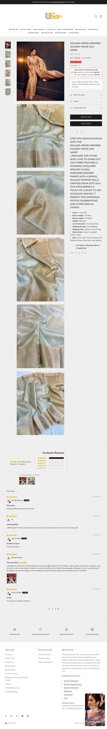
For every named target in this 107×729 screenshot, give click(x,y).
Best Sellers (13, 29)
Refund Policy (10, 670)
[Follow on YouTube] (22, 716)
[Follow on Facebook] (6, 716)
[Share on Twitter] (79, 253)
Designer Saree (44, 658)
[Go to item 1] (8, 45)
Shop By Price (93, 29)
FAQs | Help (9, 658)
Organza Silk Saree (45, 662)
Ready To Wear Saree (65, 29)
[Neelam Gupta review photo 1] (12, 578)
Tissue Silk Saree (44, 654)
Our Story (8, 654)
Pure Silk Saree (60, 32)
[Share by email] (85, 253)
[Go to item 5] (8, 82)
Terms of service (11, 674)
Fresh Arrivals (39, 29)
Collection (51, 29)
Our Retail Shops (11, 692)
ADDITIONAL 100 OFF (58, 2)
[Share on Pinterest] (82, 253)
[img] (12, 497)
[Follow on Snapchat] (28, 716)
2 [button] (52, 609)
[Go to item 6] (8, 92)
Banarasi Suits (80, 29)
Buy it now (86, 124)
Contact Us (9, 662)
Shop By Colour (47, 32)
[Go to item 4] (8, 73)
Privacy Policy (10, 666)
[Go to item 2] (8, 54)
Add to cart (86, 117)
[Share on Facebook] (76, 253)
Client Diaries (73, 32)
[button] (42, 458)
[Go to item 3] (8, 63)
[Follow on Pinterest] (17, 716)
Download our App (12, 688)
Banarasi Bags (33, 32)
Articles (8, 684)
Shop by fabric (25, 29)
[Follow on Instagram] (11, 716)
